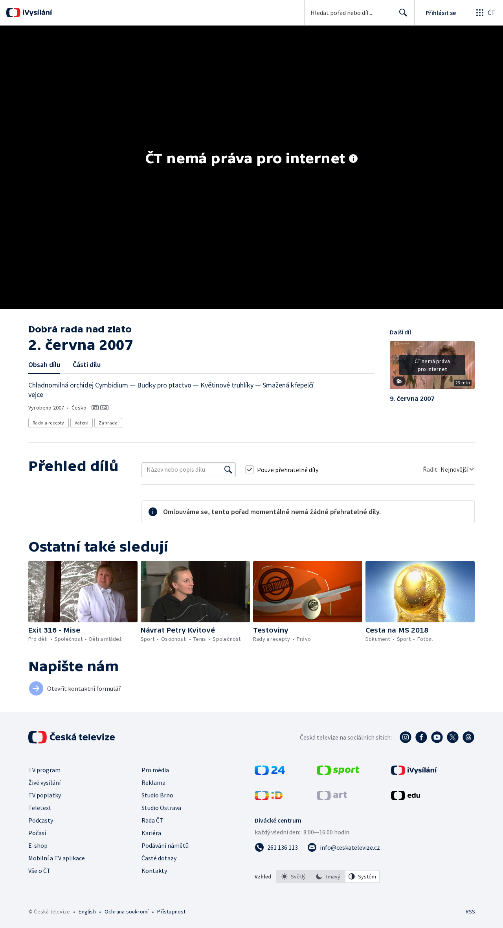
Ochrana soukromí (127, 911)
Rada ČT (152, 820)
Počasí (37, 833)
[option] (293, 876)
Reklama (153, 782)
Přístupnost (171, 911)
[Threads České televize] (468, 737)
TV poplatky (44, 795)
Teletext (39, 808)
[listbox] (328, 876)
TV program (44, 770)
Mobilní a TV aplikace (56, 858)
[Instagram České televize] (405, 737)
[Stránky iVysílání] (414, 773)
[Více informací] (353, 159)
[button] (432, 368)
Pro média (155, 770)
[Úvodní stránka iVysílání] (36, 12)
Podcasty (40, 820)
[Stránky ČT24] (270, 773)
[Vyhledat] (228, 470)
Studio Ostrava (161, 808)
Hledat (403, 13)
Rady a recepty (48, 423)
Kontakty (154, 870)
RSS (470, 911)
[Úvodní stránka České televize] (72, 737)
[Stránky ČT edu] (405, 798)
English (87, 911)
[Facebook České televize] (421, 737)
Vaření (81, 423)
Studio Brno (157, 795)
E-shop (38, 845)
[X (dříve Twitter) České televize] (452, 737)
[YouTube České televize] (437, 737)
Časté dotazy (158, 858)
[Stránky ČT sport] (338, 773)
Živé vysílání (44, 782)
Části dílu (87, 364)
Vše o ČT (39, 870)
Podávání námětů (165, 845)
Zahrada (108, 423)
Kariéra (151, 833)
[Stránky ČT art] (332, 798)
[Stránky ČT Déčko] (269, 798)
